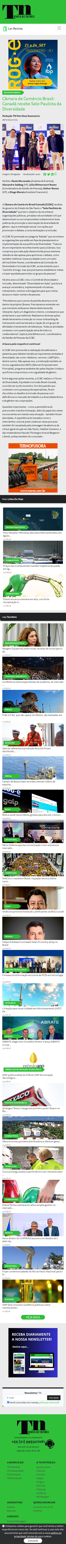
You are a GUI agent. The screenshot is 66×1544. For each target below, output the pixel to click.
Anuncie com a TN (43, 1507)
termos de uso (34, 1536)
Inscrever (54, 1398)
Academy (41, 1493)
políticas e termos (48, 1402)
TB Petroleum (14, 1478)
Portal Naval (14, 1474)
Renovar (11, 1511)
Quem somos (43, 1467)
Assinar (11, 1507)
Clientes (40, 1471)
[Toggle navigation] (59, 28)
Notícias (40, 1486)
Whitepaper (42, 1497)
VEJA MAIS (33, 1317)
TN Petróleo (13, 1467)
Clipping (40, 1489)
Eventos (40, 1474)
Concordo (33, 1540)
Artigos (40, 1482)
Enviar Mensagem (16, 1521)
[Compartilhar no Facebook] (44, 174)
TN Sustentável (15, 1471)
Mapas (39, 1478)
